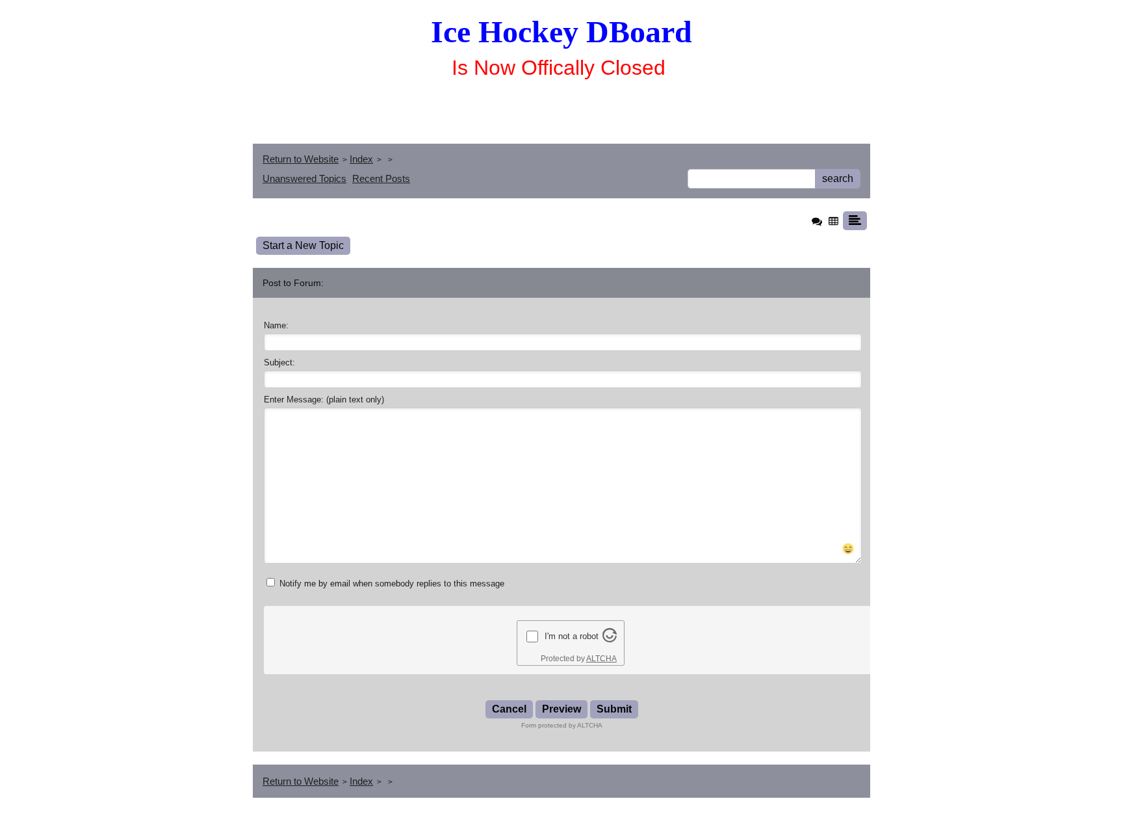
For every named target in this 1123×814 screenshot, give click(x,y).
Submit (614, 709)
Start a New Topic (303, 245)
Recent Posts (381, 178)
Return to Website (301, 158)
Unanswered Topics (304, 178)
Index (361, 158)
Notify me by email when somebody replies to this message (390, 583)
